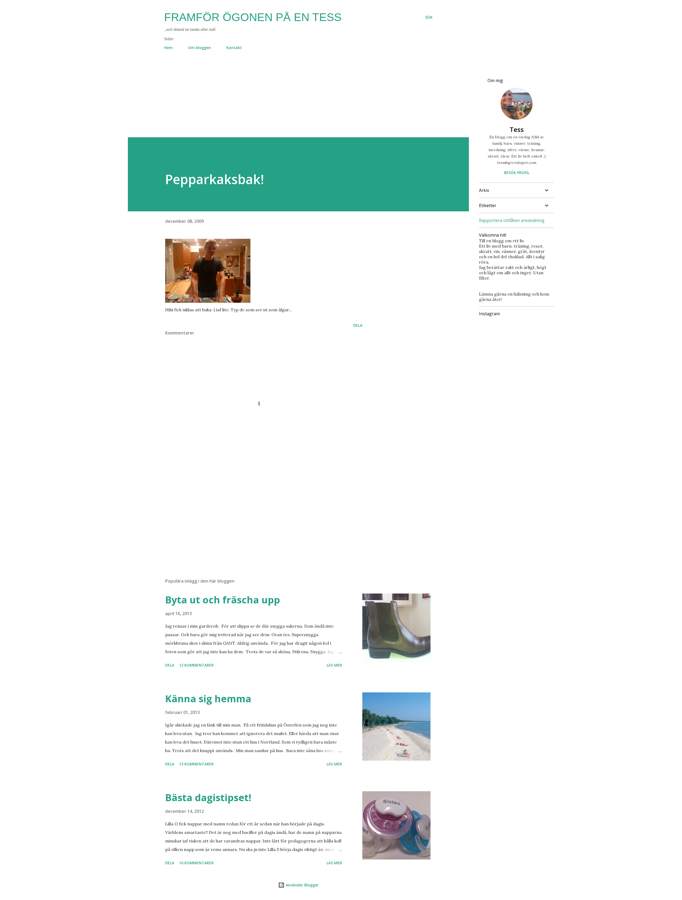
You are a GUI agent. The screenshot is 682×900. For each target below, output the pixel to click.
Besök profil (516, 172)
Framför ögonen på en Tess (253, 17)
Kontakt (234, 47)
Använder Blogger (302, 884)
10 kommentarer (196, 862)
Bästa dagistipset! (208, 797)
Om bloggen (199, 47)
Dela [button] (357, 325)
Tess (517, 129)
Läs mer (334, 665)
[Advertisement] (288, 100)
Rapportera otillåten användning (512, 220)
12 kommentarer (196, 665)
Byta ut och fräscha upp (222, 599)
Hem (168, 47)
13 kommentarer (196, 763)
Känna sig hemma (208, 698)
